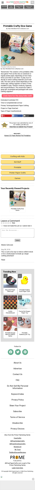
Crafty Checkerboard (10, 312)
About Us (17, 363)
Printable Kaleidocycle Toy (24, 333)
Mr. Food (18, 450)
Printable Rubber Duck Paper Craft (24, 290)
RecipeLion (17, 447)
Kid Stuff (17, 162)
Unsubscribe (17, 423)
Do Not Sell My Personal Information (17, 387)
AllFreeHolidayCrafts (17, 441)
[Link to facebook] (11, 352)
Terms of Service (17, 417)
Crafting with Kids (17, 156)
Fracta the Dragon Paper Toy (24, 312)
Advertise (17, 368)
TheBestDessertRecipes (17, 452)
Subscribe (17, 411)
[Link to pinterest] (25, 352)
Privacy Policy (17, 400)
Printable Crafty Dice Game (17, 209)
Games (17, 178)
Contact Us (17, 374)
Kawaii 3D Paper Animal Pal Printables (17, 135)
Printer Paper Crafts (17, 173)
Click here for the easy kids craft (17, 96)
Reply (3, 260)
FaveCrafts (17, 438)
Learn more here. (17, 468)
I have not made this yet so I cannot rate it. (17, 226)
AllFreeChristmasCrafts (17, 444)
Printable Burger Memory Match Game (10, 334)
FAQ (17, 380)
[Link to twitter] (18, 352)
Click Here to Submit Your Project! (21, 127)
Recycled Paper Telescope (10, 290)
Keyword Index (17, 394)
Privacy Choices (17, 429)
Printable (17, 167)
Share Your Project (18, 405)
